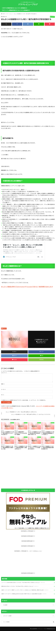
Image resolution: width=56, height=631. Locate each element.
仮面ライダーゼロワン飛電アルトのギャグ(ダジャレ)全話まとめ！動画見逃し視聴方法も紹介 (24, 590)
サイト (2, 394)
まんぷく (4, 328)
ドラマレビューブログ (28, 4)
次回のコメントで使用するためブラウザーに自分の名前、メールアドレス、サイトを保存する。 (24, 400)
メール (3, 389)
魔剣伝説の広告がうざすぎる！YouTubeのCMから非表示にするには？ (19, 586)
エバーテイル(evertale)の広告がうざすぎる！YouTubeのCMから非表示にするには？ (23, 582)
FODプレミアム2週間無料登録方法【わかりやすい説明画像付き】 (16, 10)
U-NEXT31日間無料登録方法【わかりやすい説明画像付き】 (14, 8)
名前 (3, 383)
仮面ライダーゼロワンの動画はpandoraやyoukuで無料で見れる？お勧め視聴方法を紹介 (23, 593)
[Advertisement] (28, 306)
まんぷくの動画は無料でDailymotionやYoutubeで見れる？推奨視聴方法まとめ (26, 286)
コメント (4, 372)
